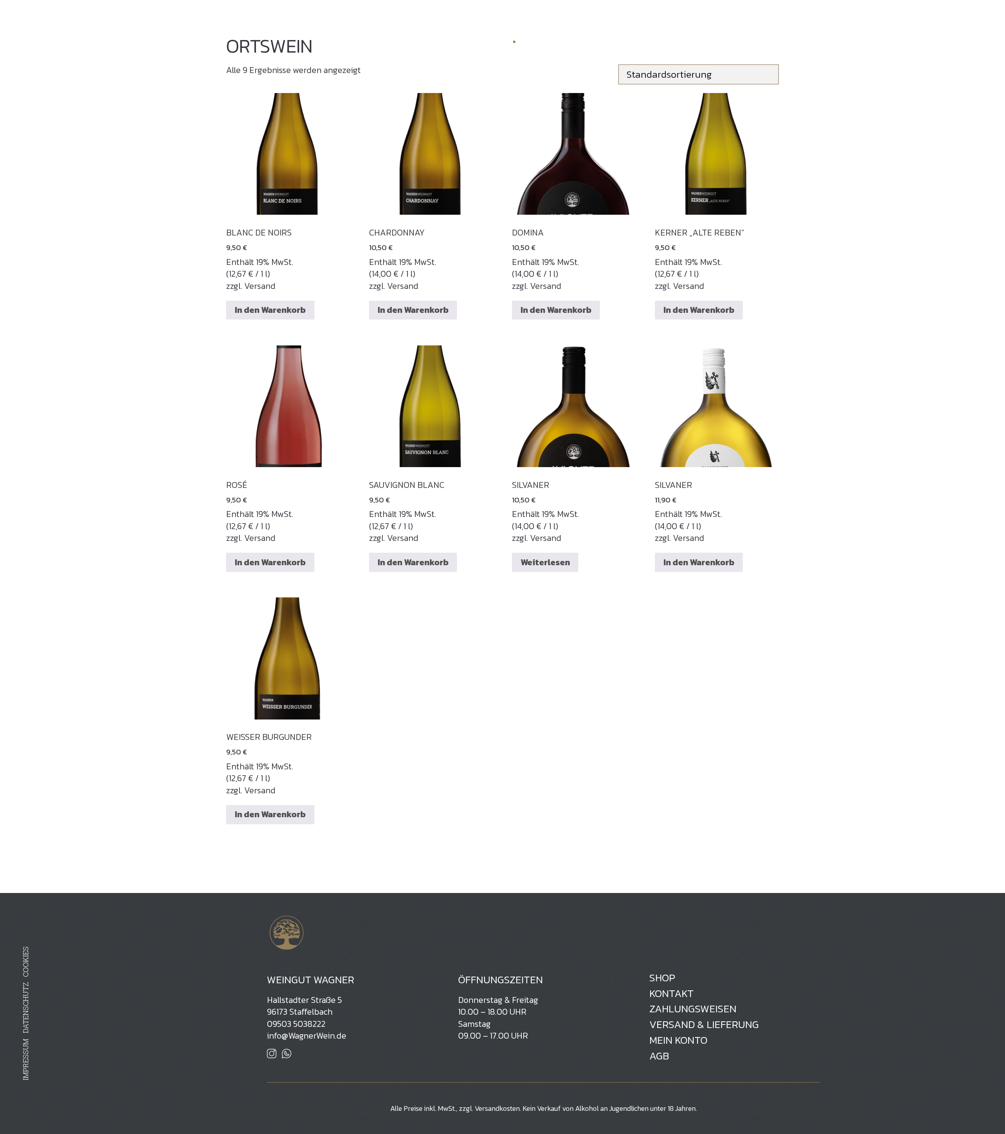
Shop (708, 13)
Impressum (25, 1059)
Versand (260, 285)
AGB (659, 1056)
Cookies (25, 962)
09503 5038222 (296, 1024)
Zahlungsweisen (692, 1009)
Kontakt (671, 993)
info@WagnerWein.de (306, 1036)
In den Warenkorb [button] (270, 309)
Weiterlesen (545, 562)
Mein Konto (678, 1040)
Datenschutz (25, 1008)
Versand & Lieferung (704, 1024)
